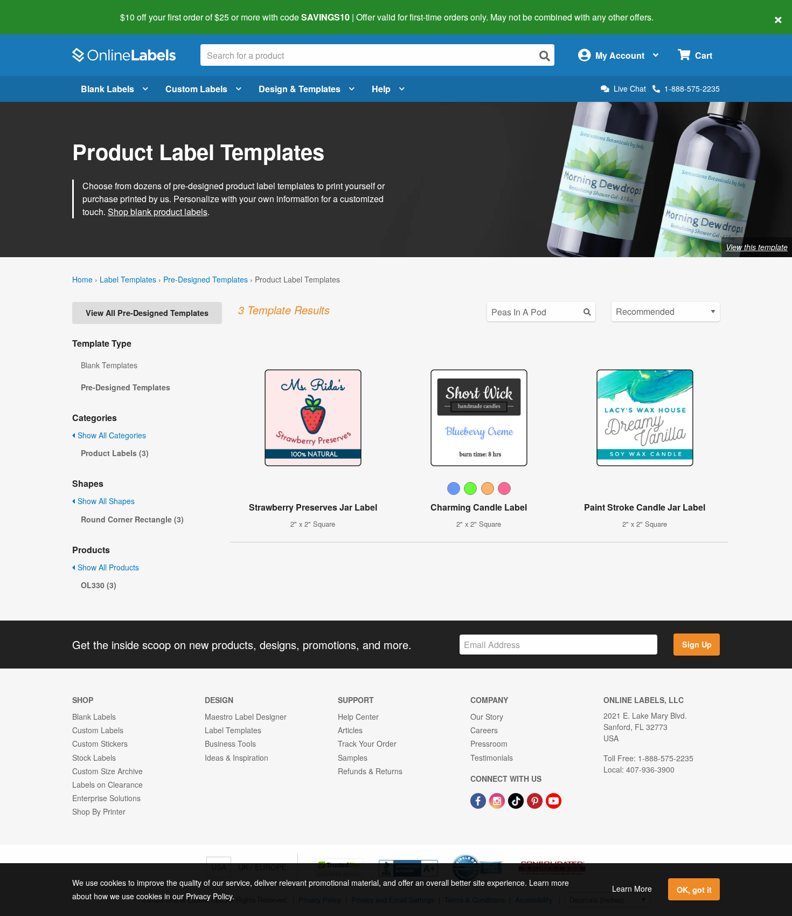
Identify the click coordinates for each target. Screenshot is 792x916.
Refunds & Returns (370, 771)
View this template (757, 247)
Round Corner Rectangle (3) (132, 519)
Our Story (486, 716)
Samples (352, 757)
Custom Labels (196, 88)
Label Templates (128, 279)
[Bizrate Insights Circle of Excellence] (498, 855)
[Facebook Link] (479, 799)
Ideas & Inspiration (236, 757)
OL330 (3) (98, 585)
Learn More (632, 888)
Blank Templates (109, 365)
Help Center (358, 716)
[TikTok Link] (517, 799)
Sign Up (697, 644)
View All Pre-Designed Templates (147, 312)
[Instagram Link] (498, 799)
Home (82, 279)
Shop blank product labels (157, 211)
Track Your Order (367, 743)
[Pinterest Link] (536, 799)
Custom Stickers (100, 743)
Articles (350, 730)
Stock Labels (94, 757)
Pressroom (489, 743)
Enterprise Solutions (106, 798)
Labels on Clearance (107, 784)
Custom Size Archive (107, 771)
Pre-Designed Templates (205, 279)
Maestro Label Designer (246, 716)
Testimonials (491, 757)
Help (381, 88)
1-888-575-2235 (692, 88)
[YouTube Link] (553, 799)
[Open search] (544, 56)
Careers (484, 730)
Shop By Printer (99, 811)
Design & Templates (300, 88)
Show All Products (107, 567)
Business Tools (230, 743)
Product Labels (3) (115, 452)
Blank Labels (107, 88)
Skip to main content (39, 9)
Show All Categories (110, 435)
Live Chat (630, 89)
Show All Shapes (105, 500)
